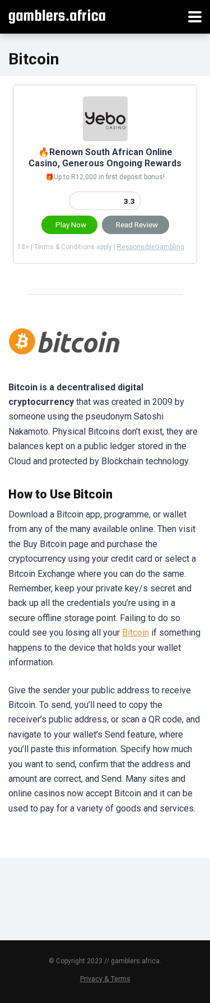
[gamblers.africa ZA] (56, 15)
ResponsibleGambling (150, 247)
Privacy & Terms (105, 978)
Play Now (70, 224)
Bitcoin (135, 632)
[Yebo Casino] (105, 138)
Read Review (137, 224)
